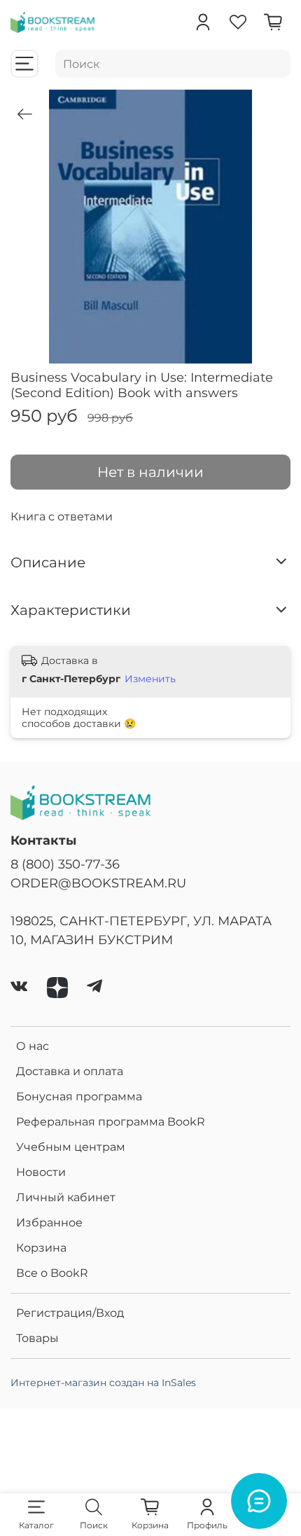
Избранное (49, 1222)
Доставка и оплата (69, 1071)
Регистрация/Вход (70, 1313)
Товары (37, 1338)
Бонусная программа (79, 1096)
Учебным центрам (70, 1147)
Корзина (41, 1247)
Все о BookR (52, 1273)
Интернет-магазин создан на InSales (103, 1382)
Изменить (150, 678)
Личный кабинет (65, 1197)
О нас (32, 1046)
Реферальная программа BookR (110, 1121)
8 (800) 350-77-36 (65, 864)
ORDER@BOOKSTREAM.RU (98, 883)
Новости (41, 1172)
